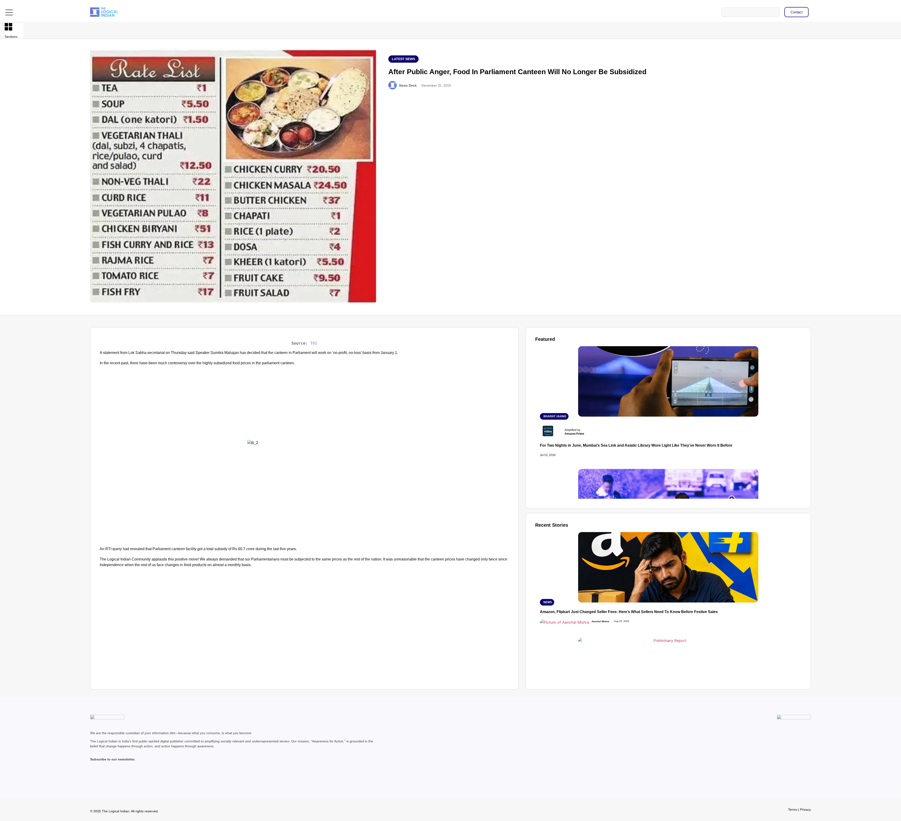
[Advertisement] (139, 405)
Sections (11, 36)
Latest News (403, 59)
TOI (313, 343)
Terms (792, 809)
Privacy (805, 809)
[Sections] (8, 27)
